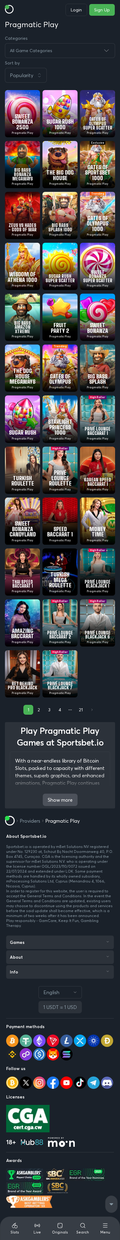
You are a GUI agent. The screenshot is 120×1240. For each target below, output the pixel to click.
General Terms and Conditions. (55, 896)
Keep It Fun (68, 920)
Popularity (21, 75)
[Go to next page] (91, 710)
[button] (60, 75)
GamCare (48, 920)
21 (81, 710)
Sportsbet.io (17, 846)
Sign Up (102, 10)
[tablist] (60, 1228)
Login (76, 10)
